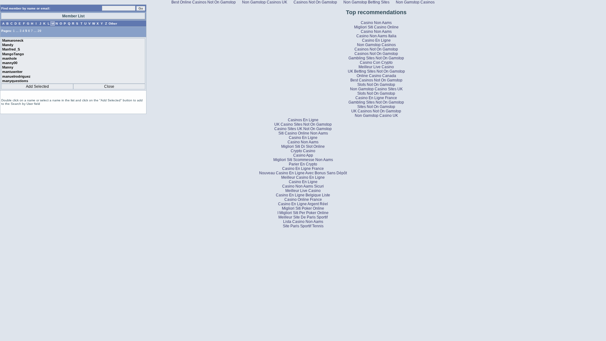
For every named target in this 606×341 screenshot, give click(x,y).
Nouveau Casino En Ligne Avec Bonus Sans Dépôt (303, 173)
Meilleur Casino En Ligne (303, 177)
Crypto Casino (303, 151)
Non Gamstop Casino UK (376, 115)
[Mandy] (73, 45)
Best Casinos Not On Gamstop (376, 80)
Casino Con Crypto (376, 62)
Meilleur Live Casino (376, 67)
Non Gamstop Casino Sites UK (376, 89)
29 (39, 31)
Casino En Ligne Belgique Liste (303, 195)
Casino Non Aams (376, 23)
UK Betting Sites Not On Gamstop (376, 71)
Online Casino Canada (376, 76)
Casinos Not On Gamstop (376, 49)
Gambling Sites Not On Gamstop (376, 58)
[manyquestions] (73, 81)
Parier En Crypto (303, 164)
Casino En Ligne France (376, 98)
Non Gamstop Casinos (376, 45)
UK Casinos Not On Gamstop (376, 111)
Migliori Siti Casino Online (376, 27)
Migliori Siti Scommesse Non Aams (303, 160)
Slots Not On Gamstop (376, 84)
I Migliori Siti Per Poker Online (303, 213)
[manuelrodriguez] (73, 77)
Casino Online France (303, 199)
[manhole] (73, 59)
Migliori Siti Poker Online (303, 208)
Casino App (303, 155)
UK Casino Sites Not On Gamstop (303, 124)
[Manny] (73, 67)
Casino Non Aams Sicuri (303, 186)
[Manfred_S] (73, 49)
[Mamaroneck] (73, 41)
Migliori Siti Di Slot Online (303, 146)
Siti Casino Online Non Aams (303, 133)
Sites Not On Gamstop (376, 107)
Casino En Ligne (376, 40)
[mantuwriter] (73, 72)
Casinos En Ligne (303, 120)
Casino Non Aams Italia (376, 36)
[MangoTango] (73, 54)
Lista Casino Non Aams (303, 221)
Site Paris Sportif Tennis (303, 226)
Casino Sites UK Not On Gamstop (303, 129)
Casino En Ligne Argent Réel (303, 204)
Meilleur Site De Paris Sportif (303, 217)
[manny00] (73, 63)
